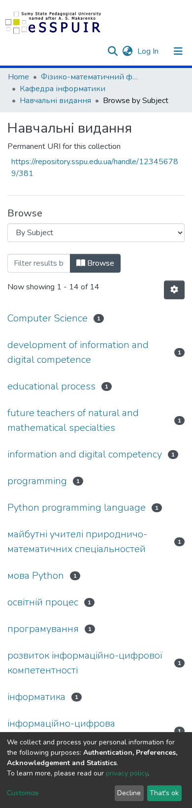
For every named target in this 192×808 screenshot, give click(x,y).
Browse (99, 263)
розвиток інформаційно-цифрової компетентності (84, 663)
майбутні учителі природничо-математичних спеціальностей (77, 541)
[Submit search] (112, 51)
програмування (43, 628)
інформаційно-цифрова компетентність (61, 731)
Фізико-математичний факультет (90, 76)
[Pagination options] (174, 290)
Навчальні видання (55, 100)
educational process (51, 386)
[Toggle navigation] (178, 51)
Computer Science (47, 318)
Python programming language (76, 507)
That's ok (164, 793)
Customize (23, 793)
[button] (127, 51)
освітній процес (42, 602)
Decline (129, 793)
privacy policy (127, 773)
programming (37, 481)
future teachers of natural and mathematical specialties (73, 420)
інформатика (36, 696)
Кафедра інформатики (62, 88)
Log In (148, 51)
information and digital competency (84, 454)
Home (18, 76)
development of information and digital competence (78, 352)
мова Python (35, 575)
